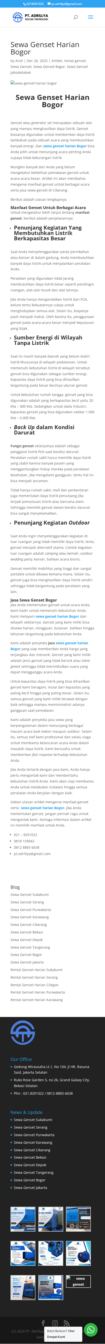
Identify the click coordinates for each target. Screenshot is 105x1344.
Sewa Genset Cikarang (28, 924)
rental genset (75, 60)
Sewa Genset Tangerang (30, 947)
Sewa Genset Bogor (49, 66)
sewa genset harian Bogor (42, 807)
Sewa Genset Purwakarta (30, 909)
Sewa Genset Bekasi (26, 932)
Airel (19, 60)
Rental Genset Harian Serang (34, 977)
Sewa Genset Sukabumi (29, 894)
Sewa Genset (21, 66)
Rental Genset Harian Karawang (36, 999)
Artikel (57, 60)
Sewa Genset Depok (26, 939)
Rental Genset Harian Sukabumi (36, 969)
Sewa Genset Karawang (29, 917)
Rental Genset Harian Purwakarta (37, 992)
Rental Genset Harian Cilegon (34, 985)
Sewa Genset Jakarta (27, 962)
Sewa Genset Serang (27, 902)
